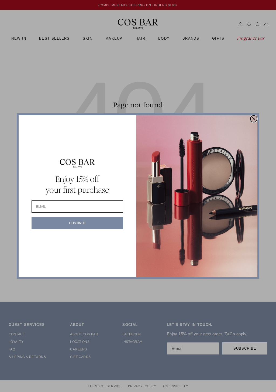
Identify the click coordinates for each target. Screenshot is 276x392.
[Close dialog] (253, 118)
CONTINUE (77, 223)
